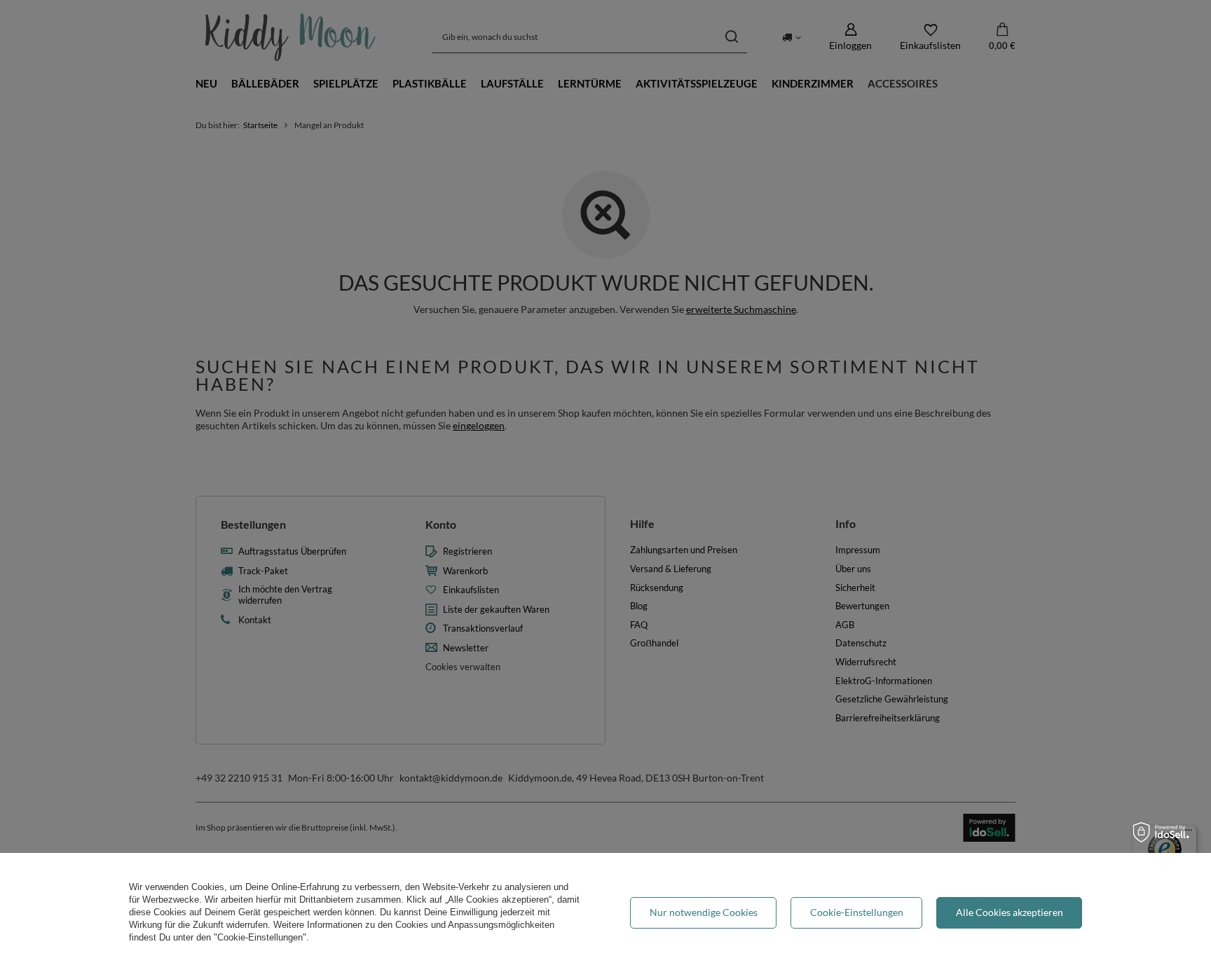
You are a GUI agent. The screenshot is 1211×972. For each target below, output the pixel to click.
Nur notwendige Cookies (704, 912)
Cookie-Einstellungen (856, 912)
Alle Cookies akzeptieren (1009, 912)
